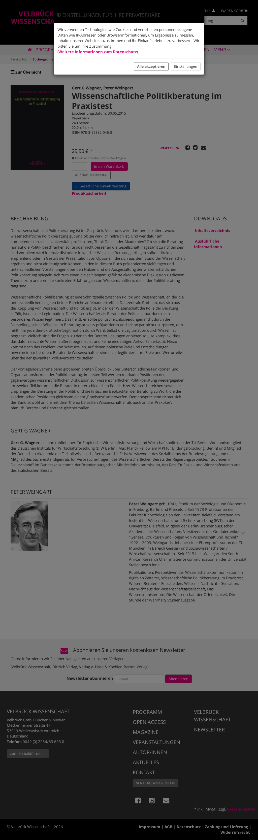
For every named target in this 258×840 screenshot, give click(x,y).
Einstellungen (185, 66)
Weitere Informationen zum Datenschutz (97, 51)
